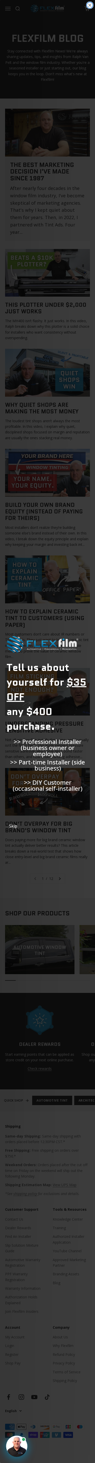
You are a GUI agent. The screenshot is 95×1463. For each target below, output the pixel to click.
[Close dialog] (90, 5)
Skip (13, 826)
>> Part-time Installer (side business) (47, 765)
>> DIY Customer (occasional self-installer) (47, 785)
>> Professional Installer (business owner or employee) (48, 745)
